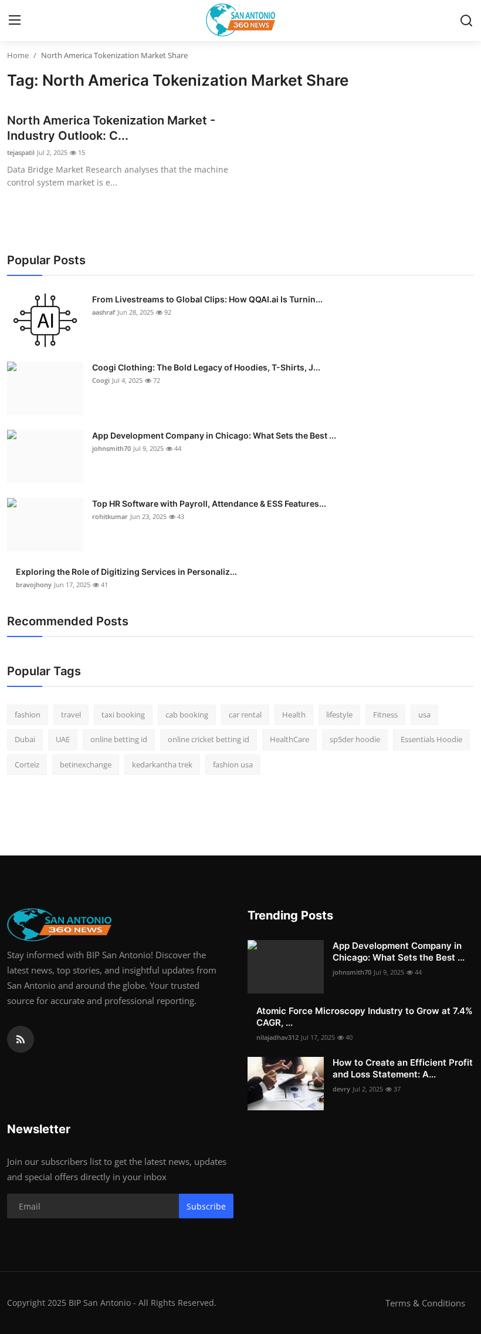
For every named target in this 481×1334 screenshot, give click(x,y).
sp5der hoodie (355, 739)
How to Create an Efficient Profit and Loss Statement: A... (403, 1068)
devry (341, 1088)
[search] (466, 20)
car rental (245, 714)
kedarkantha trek (162, 764)
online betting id (118, 739)
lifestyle (339, 714)
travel (71, 714)
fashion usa (233, 764)
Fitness (385, 714)
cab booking (186, 714)
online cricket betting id (208, 739)
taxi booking (123, 714)
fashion (27, 714)
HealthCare (289, 739)
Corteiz (27, 764)
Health (294, 714)
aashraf (103, 312)
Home (18, 55)
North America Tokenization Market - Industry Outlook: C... (111, 128)
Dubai (25, 739)
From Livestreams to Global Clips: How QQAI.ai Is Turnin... (207, 299)
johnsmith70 (111, 448)
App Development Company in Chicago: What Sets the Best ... (214, 435)
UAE (63, 739)
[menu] (14, 20)
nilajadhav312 (277, 1037)
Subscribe (206, 1206)
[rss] (20, 1039)
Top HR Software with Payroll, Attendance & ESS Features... (209, 503)
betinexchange (85, 764)
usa (424, 714)
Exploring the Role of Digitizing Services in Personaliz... (126, 572)
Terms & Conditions (425, 1303)
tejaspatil (21, 152)
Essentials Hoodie (431, 739)
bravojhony (34, 584)
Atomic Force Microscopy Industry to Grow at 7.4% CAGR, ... (364, 1016)
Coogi (101, 380)
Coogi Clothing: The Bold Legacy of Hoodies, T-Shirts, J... (206, 367)
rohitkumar (110, 516)
